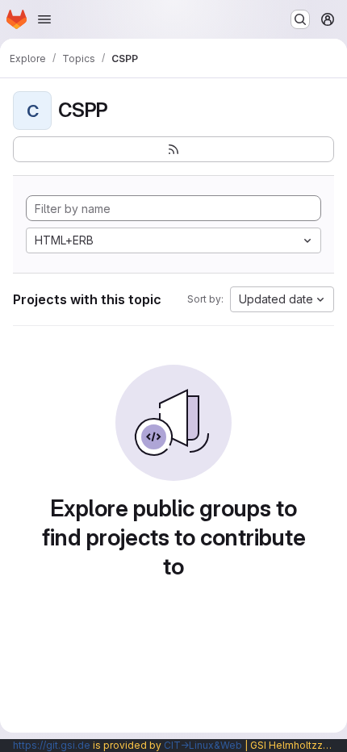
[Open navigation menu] (44, 19)
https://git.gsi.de (51, 745)
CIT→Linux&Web (203, 745)
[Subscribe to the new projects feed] (173, 149)
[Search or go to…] (300, 19)
